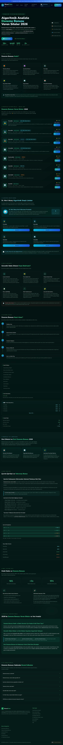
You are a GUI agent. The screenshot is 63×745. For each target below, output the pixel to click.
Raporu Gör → (31, 413)
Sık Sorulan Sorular (6, 388)
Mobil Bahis (5, 386)
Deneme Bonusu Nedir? (7, 367)
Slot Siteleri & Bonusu (34, 5)
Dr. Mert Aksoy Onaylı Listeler (8, 372)
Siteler (21, 5)
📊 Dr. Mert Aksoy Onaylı (44, 5)
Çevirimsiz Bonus (4, 732)
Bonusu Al (57, 160)
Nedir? (17, 5)
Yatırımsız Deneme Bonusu (6, 730)
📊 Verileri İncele (7, 38)
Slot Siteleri (3, 733)
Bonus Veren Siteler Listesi (8, 370)
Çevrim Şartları (6, 383)
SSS (52, 5)
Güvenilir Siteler (26, 5)
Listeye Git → (58, 5)
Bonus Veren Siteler (35, 712)
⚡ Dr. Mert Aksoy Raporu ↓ (20, 38)
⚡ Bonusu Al (57, 124)
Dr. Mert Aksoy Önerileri (5, 737)
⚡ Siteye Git (16, 230)
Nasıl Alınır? (5, 381)
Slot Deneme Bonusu (5, 728)
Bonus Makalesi (6, 379)
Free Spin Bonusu (4, 735)
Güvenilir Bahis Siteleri (7, 374)
